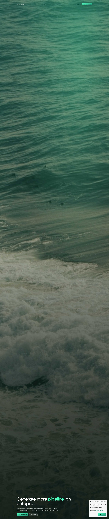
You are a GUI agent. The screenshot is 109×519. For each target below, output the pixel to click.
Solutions (50, 4)
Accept (101, 514)
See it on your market (22, 514)
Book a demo (33, 514)
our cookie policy (99, 510)
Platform (44, 4)
